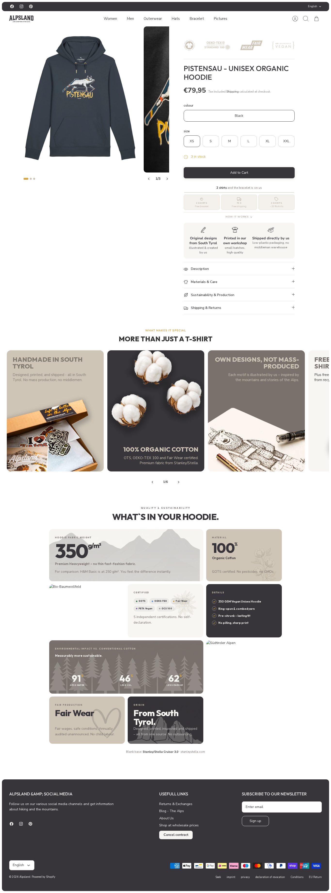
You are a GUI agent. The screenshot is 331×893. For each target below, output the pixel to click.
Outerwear (153, 18)
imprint (231, 877)
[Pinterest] (31, 6)
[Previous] (120, 6)
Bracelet (196, 18)
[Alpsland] (21, 19)
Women (110, 18)
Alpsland (24, 877)
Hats (176, 18)
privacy (245, 877)
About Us (166, 818)
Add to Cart (239, 172)
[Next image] (167, 179)
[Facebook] (12, 6)
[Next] (210, 6)
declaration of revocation (270, 877)
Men (130, 18)
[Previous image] (149, 179)
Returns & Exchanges (175, 804)
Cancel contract (176, 834)
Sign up (255, 821)
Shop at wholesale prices (179, 825)
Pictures (220, 18)
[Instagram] (21, 6)
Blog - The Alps (171, 811)
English (312, 6)
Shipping (232, 92)
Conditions (297, 877)
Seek (218, 877)
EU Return (315, 877)
